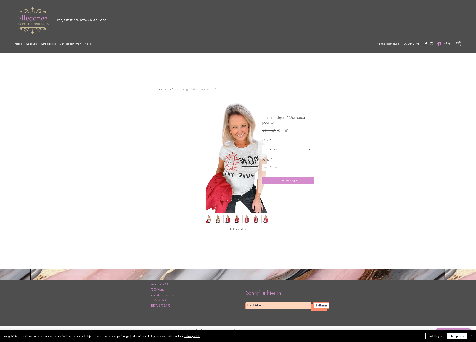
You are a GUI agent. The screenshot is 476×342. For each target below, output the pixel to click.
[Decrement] (265, 167)
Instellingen (435, 336)
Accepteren (457, 336)
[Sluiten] (471, 336)
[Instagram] (431, 44)
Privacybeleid (192, 336)
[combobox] (288, 149)
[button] (458, 43)
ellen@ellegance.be (387, 43)
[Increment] (276, 167)
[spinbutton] (271, 167)
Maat (266, 140)
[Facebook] (426, 44)
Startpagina (164, 89)
